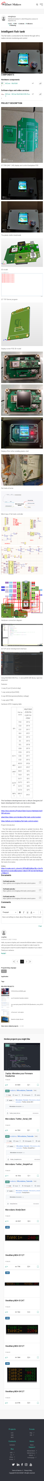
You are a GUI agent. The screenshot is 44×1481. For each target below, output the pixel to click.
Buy (12, 1449)
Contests (12, 1441)
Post (40, 926)
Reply (3, 953)
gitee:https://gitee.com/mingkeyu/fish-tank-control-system (21, 817)
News (32, 1441)
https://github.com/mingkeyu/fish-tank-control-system (19, 821)
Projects (12, 1429)
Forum (32, 1429)
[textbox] (22, 918)
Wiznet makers (11, 4)
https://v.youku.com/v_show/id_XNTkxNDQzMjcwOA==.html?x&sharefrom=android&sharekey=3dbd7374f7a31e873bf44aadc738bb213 (22, 870)
